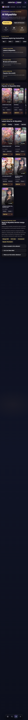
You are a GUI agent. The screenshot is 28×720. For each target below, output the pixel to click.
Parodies (18, 41)
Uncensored (12, 6)
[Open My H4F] (25, 2)
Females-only (9, 109)
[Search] (12, 716)
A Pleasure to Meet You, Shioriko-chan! (7, 207)
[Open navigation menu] (2, 2)
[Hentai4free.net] (14, 2)
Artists (11, 41)
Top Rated (17, 124)
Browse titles (7, 22)
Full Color (19, 6)
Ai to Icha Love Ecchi (6, 176)
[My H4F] (20, 716)
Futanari (24, 6)
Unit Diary (16, 104)
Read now (7, 112)
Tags (4, 41)
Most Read (24, 124)
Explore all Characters (19, 22)
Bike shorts (10, 181)
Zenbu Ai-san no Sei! (6, 104)
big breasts (5, 181)
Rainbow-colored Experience (18, 177)
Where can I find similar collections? (12, 254)
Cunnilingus (16, 109)
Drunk (4, 109)
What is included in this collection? (12, 246)
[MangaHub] (8, 716)
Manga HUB (6, 239)
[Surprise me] (16, 716)
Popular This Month (8, 241)
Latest (4, 124)
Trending (10, 124)
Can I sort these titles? (9, 250)
